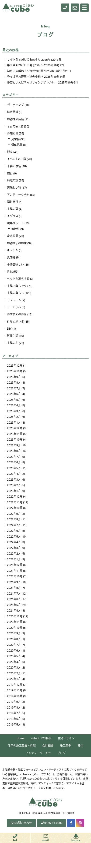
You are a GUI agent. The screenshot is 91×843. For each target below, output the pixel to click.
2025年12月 (14, 365)
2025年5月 (14, 399)
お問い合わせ (23, 823)
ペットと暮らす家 (18, 279)
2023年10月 (14, 439)
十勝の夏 (12, 209)
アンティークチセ (18, 195)
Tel (15, 840)
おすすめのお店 (17, 314)
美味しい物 (14, 187)
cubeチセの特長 (41, 738)
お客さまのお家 (17, 243)
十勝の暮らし (15, 293)
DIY (9, 328)
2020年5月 (14, 656)
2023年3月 (14, 479)
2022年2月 (14, 553)
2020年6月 (14, 650)
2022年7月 (14, 525)
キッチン (12, 250)
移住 (80, 745)
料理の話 (12, 180)
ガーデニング (15, 105)
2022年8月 (14, 519)
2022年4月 (14, 542)
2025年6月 (14, 394)
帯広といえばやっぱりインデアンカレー (32, 82)
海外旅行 (12, 202)
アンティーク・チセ (38, 753)
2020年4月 (14, 662)
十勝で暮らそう (17, 286)
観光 (10, 152)
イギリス (12, 216)
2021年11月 (14, 570)
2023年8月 (14, 451)
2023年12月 (14, 428)
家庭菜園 (12, 236)
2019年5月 (14, 724)
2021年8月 (14, 587)
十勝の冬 (12, 343)
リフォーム (14, 300)
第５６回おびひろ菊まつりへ (25, 65)
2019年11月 (14, 690)
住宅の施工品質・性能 (22, 745)
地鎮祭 (15, 229)
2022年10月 (14, 508)
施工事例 (65, 745)
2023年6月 (14, 462)
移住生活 (12, 336)
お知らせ (12, 133)
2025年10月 (14, 371)
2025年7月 (14, 388)
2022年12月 (14, 496)
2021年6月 (14, 599)
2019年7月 (14, 713)
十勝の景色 (14, 166)
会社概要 (47, 745)
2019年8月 (14, 707)
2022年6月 (14, 530)
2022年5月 (14, 536)
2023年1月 (14, 491)
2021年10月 (14, 576)
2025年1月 (14, 422)
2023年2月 (14, 485)
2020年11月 (14, 622)
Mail (45, 840)
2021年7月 (14, 593)
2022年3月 (14, 548)
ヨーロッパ (14, 307)
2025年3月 (14, 411)
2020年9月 (14, 633)
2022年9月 (14, 513)
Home (20, 738)
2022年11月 (14, 502)
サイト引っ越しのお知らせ (24, 59)
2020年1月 (14, 679)
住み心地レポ (15, 321)
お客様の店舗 (15, 119)
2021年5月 (14, 605)
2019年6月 (14, 719)
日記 (10, 271)
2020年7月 (14, 644)
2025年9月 (14, 377)
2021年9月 (14, 582)
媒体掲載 (16, 145)
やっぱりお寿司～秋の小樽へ (25, 76)
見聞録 (11, 257)
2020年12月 (14, 616)
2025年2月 (14, 416)
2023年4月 (14, 473)
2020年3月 (14, 667)
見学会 (15, 139)
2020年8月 (14, 639)
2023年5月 (14, 468)
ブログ (61, 753)
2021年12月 (14, 565)
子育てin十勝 (15, 126)
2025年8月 (14, 382)
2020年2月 (14, 673)
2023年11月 (14, 434)
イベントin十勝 (16, 159)
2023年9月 (14, 445)
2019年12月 (14, 684)
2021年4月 (14, 610)
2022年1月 (14, 559)
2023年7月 (14, 456)
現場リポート (15, 223)
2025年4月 (14, 405)
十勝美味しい (15, 264)
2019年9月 (14, 701)
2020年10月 (14, 627)
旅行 (10, 173)
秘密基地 (12, 112)
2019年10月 (14, 696)
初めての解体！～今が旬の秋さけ (28, 71)
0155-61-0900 (53, 823)
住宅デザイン (66, 738)
